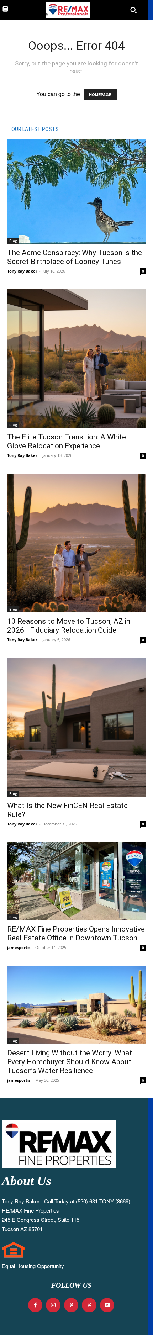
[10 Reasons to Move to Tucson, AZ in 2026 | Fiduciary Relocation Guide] (76, 543)
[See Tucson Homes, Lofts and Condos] (67, 10)
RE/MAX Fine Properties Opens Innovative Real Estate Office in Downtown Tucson (76, 933)
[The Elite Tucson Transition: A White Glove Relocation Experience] (76, 358)
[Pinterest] (71, 1305)
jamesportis (18, 947)
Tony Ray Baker (22, 271)
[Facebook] (35, 1305)
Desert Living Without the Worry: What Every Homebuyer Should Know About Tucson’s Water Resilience (69, 1062)
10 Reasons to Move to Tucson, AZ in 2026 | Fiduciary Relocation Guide (68, 625)
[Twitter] (89, 1305)
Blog (13, 240)
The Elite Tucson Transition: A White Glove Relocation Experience (66, 441)
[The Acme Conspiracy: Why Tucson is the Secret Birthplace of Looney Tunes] (76, 191)
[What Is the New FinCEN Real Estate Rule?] (76, 727)
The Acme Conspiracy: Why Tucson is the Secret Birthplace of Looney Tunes (74, 257)
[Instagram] (53, 1305)
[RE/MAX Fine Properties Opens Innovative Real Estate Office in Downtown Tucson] (76, 881)
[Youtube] (107, 1305)
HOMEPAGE (100, 94)
